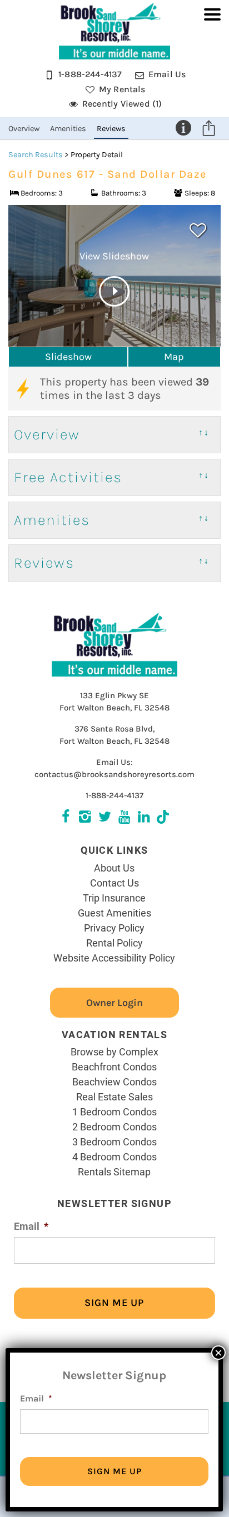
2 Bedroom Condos (114, 1126)
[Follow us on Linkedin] (143, 818)
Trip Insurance (114, 897)
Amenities (68, 128)
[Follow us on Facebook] (66, 818)
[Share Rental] (209, 130)
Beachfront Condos (114, 1066)
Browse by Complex (114, 1051)
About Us (114, 867)
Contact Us (114, 882)
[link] (198, 231)
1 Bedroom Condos (114, 1111)
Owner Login (114, 1003)
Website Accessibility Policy (114, 957)
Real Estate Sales (114, 1096)
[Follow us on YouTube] (124, 818)
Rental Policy (114, 942)
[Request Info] (184, 128)
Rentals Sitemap (114, 1171)
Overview (23, 128)
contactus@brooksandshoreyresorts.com (114, 774)
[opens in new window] (163, 818)
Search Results (35, 154)
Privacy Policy (114, 927)
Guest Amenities (114, 912)
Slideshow (68, 357)
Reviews (111, 128)
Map (174, 357)
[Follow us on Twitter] (85, 818)
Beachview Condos (114, 1081)
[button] (212, 64)
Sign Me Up (114, 1302)
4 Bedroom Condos (114, 1156)
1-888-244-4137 (114, 795)
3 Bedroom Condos (114, 1141)
